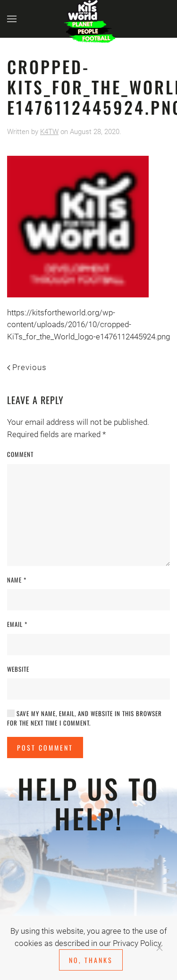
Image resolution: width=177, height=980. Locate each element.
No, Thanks (91, 960)
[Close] (159, 948)
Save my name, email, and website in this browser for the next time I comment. (84, 718)
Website (18, 669)
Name (16, 579)
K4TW (49, 131)
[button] (12, 19)
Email (17, 624)
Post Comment (45, 747)
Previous (29, 367)
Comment (20, 454)
